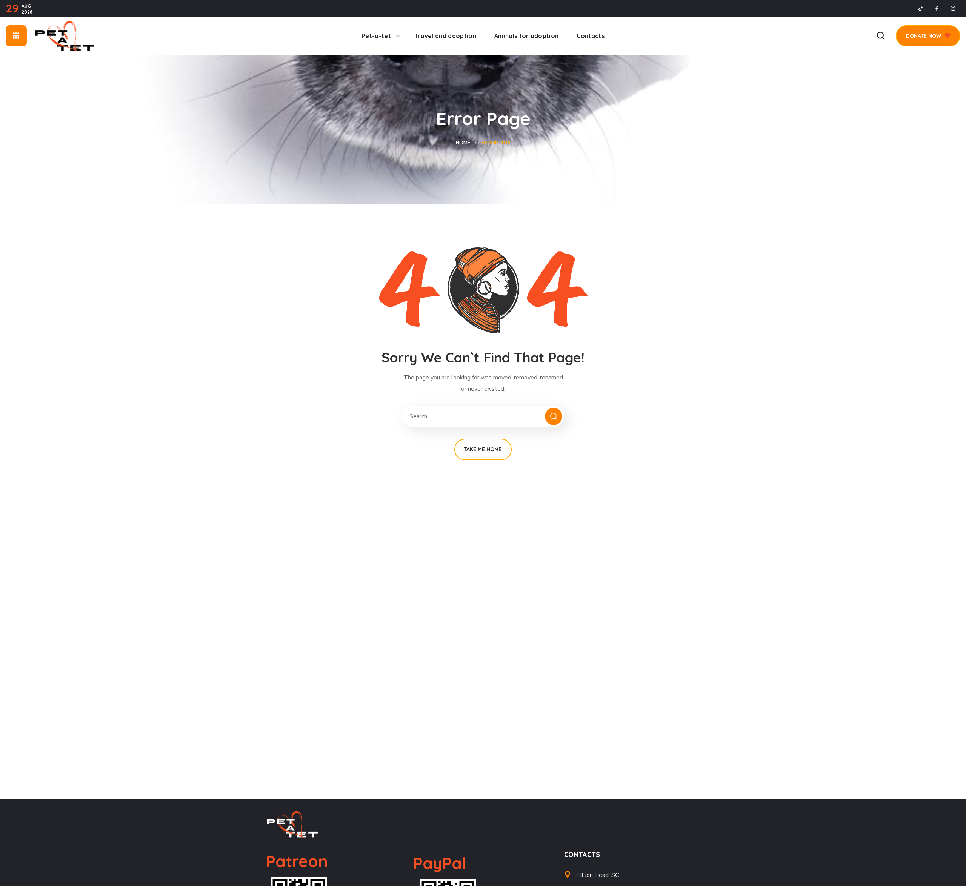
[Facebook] (937, 9)
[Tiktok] (921, 9)
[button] (880, 36)
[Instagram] (953, 9)
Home (463, 142)
